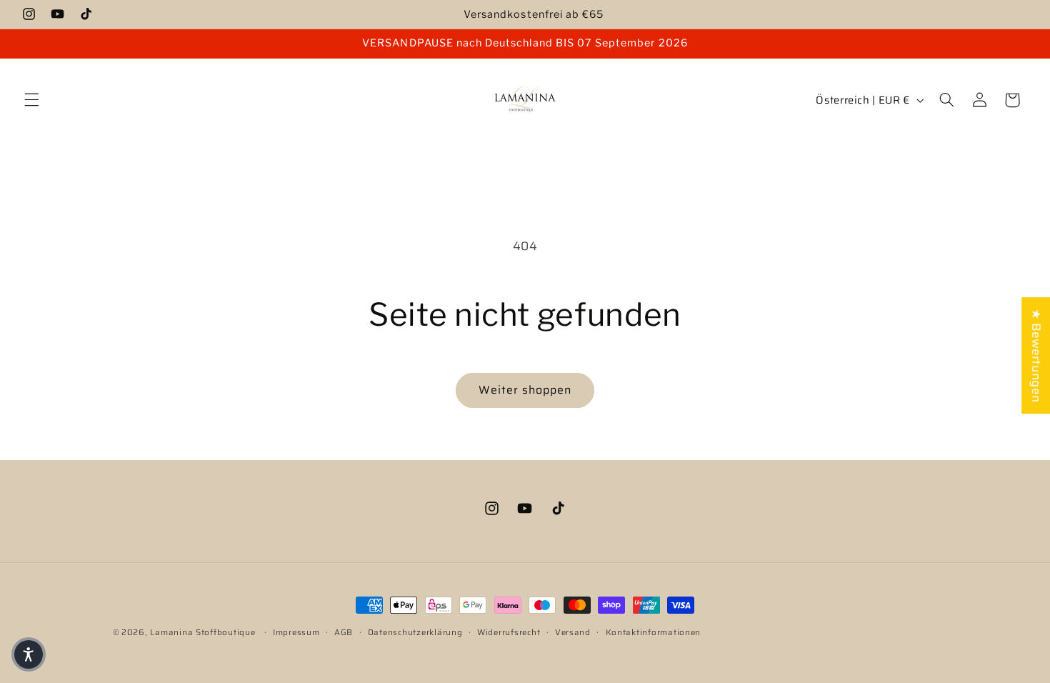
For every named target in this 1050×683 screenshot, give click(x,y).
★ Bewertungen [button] (1036, 355)
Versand (573, 632)
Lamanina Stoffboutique (202, 632)
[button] (31, 100)
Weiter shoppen (525, 390)
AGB (343, 632)
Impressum (296, 632)
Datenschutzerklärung (415, 632)
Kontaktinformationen (653, 632)
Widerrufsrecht (508, 632)
